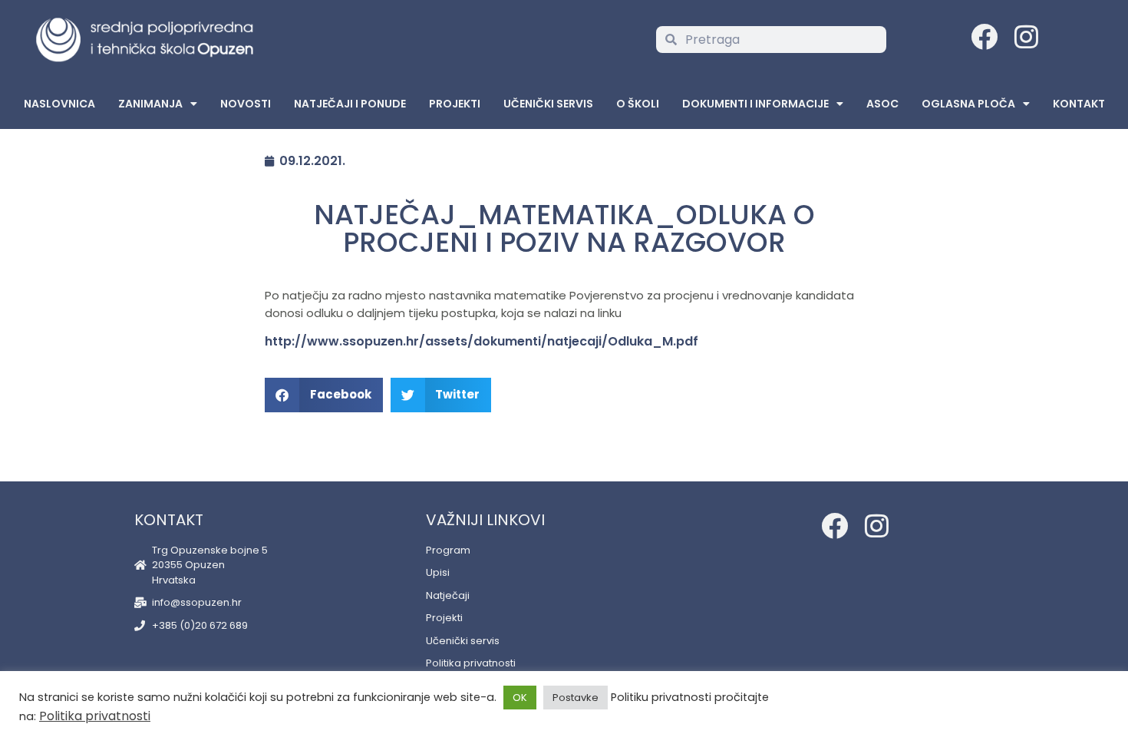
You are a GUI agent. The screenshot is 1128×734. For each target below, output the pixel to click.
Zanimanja (150, 103)
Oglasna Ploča (968, 103)
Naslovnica (59, 103)
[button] (324, 395)
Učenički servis (548, 103)
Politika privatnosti (94, 716)
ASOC (882, 103)
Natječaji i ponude (350, 103)
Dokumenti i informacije (755, 103)
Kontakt (1079, 103)
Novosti (245, 103)
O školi (637, 103)
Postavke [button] (575, 697)
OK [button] (520, 697)
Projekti (454, 103)
